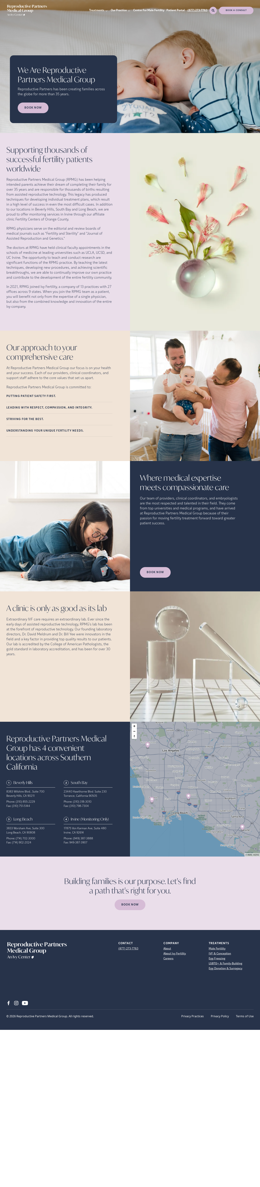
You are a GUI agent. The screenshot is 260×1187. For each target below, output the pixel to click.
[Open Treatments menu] (106, 10)
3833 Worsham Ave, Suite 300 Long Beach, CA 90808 (25, 830)
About (167, 948)
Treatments (96, 10)
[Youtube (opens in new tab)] (25, 1003)
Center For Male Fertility (148, 10)
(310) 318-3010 (82, 801)
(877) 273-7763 (197, 10)
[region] (195, 789)
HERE (256, 854)
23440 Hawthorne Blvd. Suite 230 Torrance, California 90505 (85, 793)
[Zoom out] (134, 731)
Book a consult (236, 10)
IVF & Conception (220, 953)
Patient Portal (175, 10)
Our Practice (119, 10)
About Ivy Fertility (174, 953)
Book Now (155, 572)
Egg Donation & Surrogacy (225, 968)
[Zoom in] (134, 726)
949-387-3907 (78, 842)
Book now (33, 107)
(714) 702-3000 (25, 838)
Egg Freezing (217, 958)
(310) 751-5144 (21, 806)
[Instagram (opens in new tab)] (16, 1003)
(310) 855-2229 (25, 801)
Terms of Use (245, 1016)
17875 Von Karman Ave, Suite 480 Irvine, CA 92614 (85, 830)
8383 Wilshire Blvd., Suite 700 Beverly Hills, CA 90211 (25, 793)
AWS (249, 854)
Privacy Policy (220, 1016)
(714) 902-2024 (21, 842)
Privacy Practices (192, 1016)
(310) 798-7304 (79, 806)
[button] (147, 745)
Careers (168, 958)
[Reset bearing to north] (134, 736)
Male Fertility (217, 948)
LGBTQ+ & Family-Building (225, 963)
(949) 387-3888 (83, 838)
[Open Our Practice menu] (129, 10)
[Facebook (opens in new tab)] (8, 1003)
